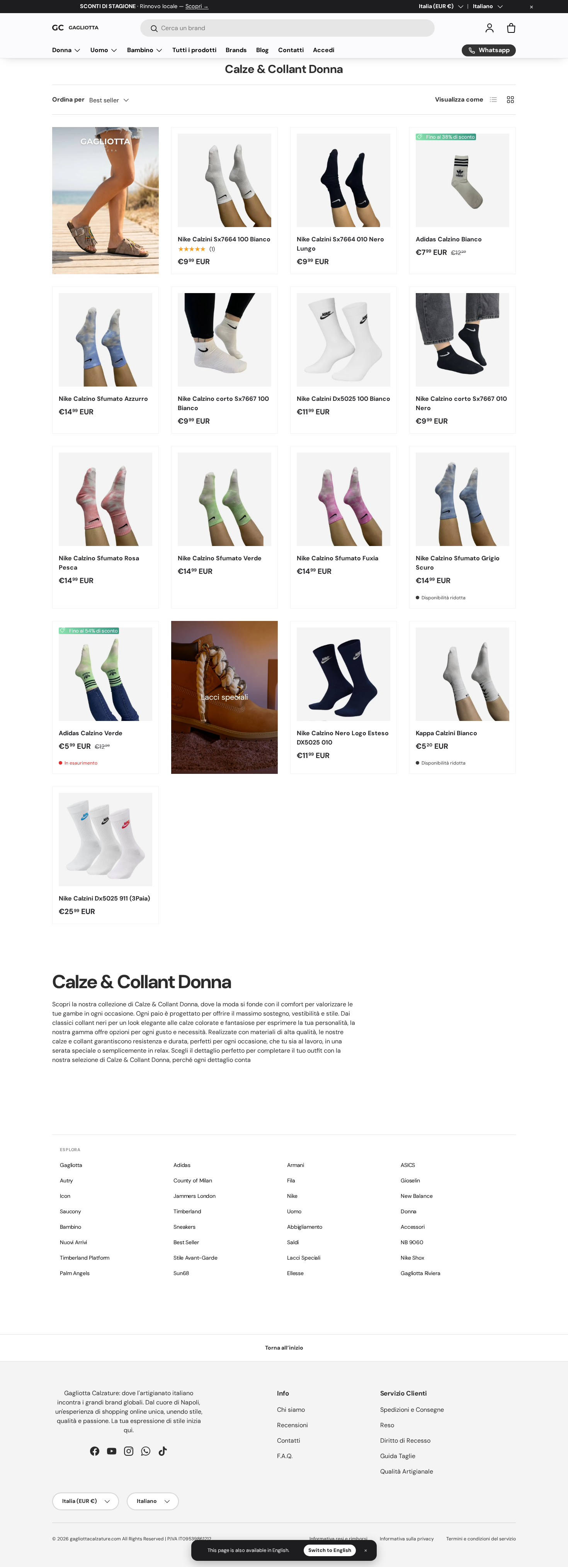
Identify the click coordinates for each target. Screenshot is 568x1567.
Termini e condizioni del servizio (481, 1539)
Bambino (140, 50)
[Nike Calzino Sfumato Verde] (224, 499)
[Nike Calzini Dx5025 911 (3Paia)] (105, 839)
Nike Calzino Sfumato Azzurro (103, 399)
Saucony (70, 1211)
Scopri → (197, 6)
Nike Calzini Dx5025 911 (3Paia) (104, 898)
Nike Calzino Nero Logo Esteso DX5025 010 (343, 737)
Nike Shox (412, 1257)
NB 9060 (412, 1242)
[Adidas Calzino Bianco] (462, 180)
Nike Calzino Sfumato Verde (220, 558)
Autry (66, 1180)
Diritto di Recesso (405, 1440)
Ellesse (295, 1273)
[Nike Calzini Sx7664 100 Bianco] (224, 180)
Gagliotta (71, 1165)
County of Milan (192, 1180)
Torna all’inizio (284, 1347)
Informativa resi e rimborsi (338, 1539)
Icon (65, 1195)
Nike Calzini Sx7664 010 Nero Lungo (340, 244)
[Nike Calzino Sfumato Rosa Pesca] (105, 499)
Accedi (323, 50)
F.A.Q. (285, 1456)
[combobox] (287, 28)
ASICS (408, 1165)
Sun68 (181, 1273)
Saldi (293, 1242)
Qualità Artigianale (406, 1471)
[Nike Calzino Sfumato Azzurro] (105, 340)
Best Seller (186, 1242)
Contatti (291, 50)
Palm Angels (74, 1273)
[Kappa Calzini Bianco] (462, 674)
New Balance (416, 1195)
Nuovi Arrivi (73, 1242)
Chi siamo (291, 1410)
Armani (295, 1165)
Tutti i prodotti (194, 50)
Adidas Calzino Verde (90, 733)
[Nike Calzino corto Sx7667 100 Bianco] (224, 340)
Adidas (181, 1165)
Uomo (99, 50)
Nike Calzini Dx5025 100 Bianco (343, 399)
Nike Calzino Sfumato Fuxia (337, 558)
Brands (236, 50)
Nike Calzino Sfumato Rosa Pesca (99, 563)
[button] (511, 27)
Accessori (413, 1226)
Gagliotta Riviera (420, 1273)
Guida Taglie (397, 1456)
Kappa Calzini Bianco (446, 733)
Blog (262, 50)
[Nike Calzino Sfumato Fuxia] (343, 499)
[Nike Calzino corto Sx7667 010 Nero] (462, 340)
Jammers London (194, 1195)
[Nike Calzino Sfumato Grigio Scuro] (462, 499)
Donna (61, 50)
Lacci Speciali (303, 1257)
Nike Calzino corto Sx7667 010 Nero (461, 403)
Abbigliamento (304, 1226)
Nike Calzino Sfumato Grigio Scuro (458, 563)
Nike (292, 1195)
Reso (387, 1425)
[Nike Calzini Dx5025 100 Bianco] (343, 340)
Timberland (187, 1211)
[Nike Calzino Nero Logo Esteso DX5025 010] (343, 674)
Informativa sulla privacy (407, 1539)
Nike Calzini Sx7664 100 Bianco (224, 239)
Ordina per (68, 99)
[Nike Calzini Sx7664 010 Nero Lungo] (343, 180)
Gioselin (410, 1180)
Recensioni (292, 1425)
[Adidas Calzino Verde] (105, 674)
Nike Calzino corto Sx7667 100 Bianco (223, 403)
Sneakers (184, 1226)
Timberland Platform (84, 1257)
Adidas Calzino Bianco (449, 239)
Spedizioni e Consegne (412, 1410)
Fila (291, 1180)
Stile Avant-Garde (195, 1257)
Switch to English (329, 1550)
